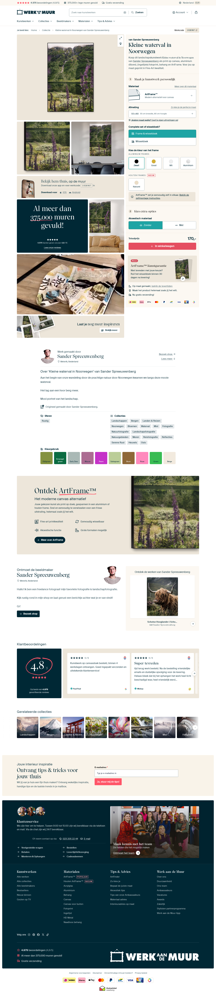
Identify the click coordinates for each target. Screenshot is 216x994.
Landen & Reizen (151, 420)
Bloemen (132, 426)
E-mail (87, 838)
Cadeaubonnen (75, 856)
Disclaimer (97, 973)
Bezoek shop (166, 354)
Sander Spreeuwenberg (146, 39)
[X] (43, 935)
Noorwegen (118, 426)
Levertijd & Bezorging (78, 852)
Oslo (143, 442)
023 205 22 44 (70, 838)
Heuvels (133, 442)
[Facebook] (38, 935)
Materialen (84, 21)
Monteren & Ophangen (33, 856)
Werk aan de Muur (170, 871)
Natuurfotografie (120, 431)
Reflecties (167, 437)
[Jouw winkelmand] (196, 12)
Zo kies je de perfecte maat (183, 107)
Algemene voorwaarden (80, 973)
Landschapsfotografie (144, 431)
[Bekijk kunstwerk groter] (120, 38)
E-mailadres (101, 767)
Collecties (43, 21)
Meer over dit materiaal (185, 86)
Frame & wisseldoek (146, 133)
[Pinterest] (33, 935)
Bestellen (72, 847)
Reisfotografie (150, 437)
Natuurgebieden (120, 437)
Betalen (25, 852)
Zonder (147, 225)
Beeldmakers (64, 21)
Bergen (135, 420)
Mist (156, 426)
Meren (136, 437)
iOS (65, 192)
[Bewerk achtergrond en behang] (120, 43)
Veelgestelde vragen (32, 847)
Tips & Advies (104, 21)
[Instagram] (29, 935)
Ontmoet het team (123, 853)
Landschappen (119, 420)
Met (181, 225)
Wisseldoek (142, 141)
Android (76, 192)
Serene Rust (118, 442)
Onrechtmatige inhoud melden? (118, 973)
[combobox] (95, 12)
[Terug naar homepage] (36, 12)
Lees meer (167, 358)
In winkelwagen (164, 246)
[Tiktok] (47, 935)
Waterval (145, 426)
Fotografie (167, 426)
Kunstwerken (24, 21)
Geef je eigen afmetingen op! (155, 120)
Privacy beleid (141, 973)
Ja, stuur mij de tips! (108, 781)
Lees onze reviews (52, 247)
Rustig (45, 420)
